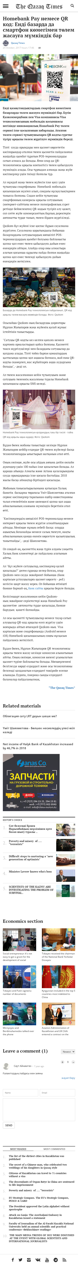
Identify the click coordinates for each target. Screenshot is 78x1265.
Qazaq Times (18, 43)
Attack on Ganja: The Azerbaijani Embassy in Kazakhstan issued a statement (35, 1216)
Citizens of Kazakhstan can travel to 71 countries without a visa (37, 1175)
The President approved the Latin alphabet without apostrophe (39, 1208)
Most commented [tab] (54, 1148)
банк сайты (36, 588)
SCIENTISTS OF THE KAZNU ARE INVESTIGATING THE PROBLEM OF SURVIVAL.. (31, 889)
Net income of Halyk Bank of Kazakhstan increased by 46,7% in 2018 (38, 746)
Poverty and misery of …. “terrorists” (25, 843)
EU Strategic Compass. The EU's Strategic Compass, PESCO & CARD (39, 1199)
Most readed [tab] (18, 1148)
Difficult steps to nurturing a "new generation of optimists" (31, 858)
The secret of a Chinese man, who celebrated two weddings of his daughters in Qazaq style (38, 1166)
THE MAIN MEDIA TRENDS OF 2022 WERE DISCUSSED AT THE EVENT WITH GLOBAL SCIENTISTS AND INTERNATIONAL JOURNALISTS (41, 1238)
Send (8, 1125)
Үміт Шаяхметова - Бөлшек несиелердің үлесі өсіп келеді (39, 730)
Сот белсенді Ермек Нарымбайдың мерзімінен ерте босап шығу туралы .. (30, 828)
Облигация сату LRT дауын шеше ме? (30, 716)
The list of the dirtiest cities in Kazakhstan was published (36, 1157)
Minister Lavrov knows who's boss (30, 871)
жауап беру (68, 1078)
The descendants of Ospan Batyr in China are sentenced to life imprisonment (41, 1183)
